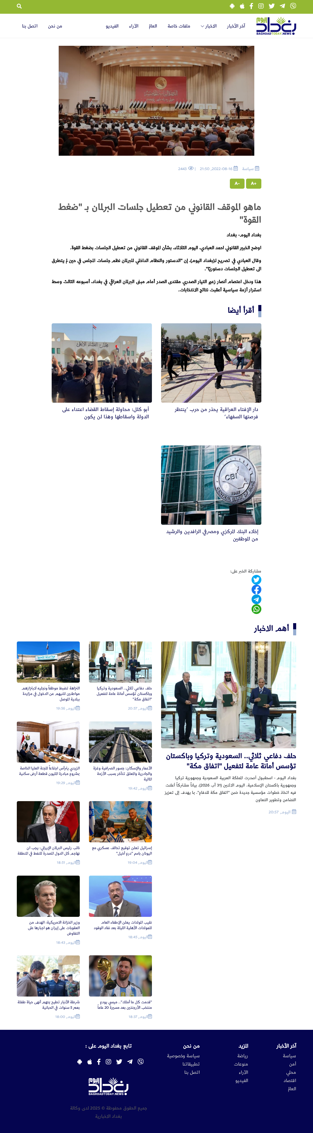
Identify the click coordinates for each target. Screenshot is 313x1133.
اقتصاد (290, 1081)
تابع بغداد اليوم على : (108, 1046)
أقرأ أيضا (241, 310)
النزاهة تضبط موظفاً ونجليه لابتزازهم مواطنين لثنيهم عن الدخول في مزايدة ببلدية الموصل (51, 694)
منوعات (241, 1064)
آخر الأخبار (236, 26)
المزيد (243, 1046)
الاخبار (210, 26)
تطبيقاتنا (191, 1064)
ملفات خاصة (179, 26)
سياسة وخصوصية (183, 1056)
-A (237, 183)
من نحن (55, 26)
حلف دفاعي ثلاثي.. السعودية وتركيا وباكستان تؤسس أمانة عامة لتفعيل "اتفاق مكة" (231, 761)
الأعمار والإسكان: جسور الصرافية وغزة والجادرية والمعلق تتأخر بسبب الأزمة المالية (122, 774)
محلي (291, 1072)
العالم (153, 26)
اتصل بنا (30, 26)
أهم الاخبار (271, 628)
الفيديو (112, 26)
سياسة (289, 1056)
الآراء (133, 26)
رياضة (242, 1056)
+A (253, 183)
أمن (292, 1064)
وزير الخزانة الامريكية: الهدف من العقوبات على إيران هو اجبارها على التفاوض (54, 928)
